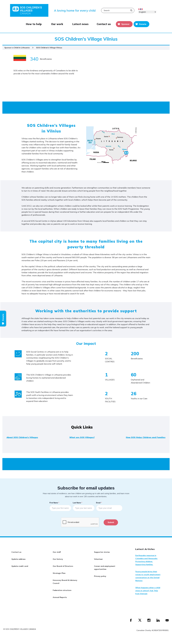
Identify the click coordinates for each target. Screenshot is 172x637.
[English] (139, 9)
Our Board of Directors (63, 566)
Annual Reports (60, 597)
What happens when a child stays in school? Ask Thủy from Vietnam (147, 590)
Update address (18, 559)
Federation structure (62, 590)
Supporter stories (102, 552)
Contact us (104, 24)
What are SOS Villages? (82, 437)
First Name (54, 503)
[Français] (142, 9)
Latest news (80, 24)
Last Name (78, 503)
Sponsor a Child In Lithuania (17, 47)
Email (99, 503)
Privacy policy (100, 576)
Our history (58, 559)
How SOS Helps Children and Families (145, 437)
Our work (57, 24)
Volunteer (98, 559)
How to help (34, 24)
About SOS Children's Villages (22, 437)
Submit (111, 522)
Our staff (57, 552)
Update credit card (19, 566)
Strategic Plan (59, 573)
